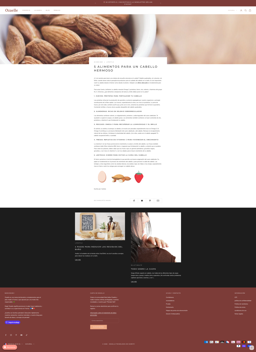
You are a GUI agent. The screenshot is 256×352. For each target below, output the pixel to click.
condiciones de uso (240, 310)
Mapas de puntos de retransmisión (177, 310)
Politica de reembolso (241, 304)
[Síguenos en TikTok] (27, 335)
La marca (38, 10)
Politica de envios (240, 307)
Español (231, 10)
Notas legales (239, 314)
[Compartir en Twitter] (142, 200)
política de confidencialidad (243, 301)
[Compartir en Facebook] (134, 200)
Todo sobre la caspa (143, 269)
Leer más (78, 260)
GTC (236, 297)
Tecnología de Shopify (125, 344)
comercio (26, 10)
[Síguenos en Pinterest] (16, 335)
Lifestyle (110, 62)
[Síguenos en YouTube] (21, 335)
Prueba (168, 304)
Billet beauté (136, 265)
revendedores (170, 301)
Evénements (170, 307)
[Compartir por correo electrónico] (158, 200)
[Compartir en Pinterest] (150, 200)
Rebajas (57, 10)
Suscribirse (98, 327)
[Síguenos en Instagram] (11, 335)
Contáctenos (170, 297)
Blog (48, 10)
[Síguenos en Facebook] (6, 335)
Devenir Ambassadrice (173, 314)
